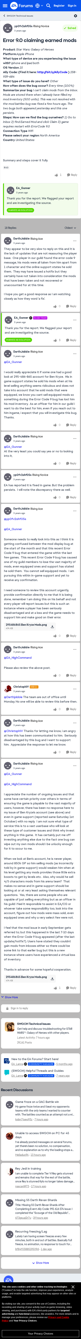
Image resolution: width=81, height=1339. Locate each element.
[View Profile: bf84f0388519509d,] (9, 1234)
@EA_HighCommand (18, 658)
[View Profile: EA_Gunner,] (10, 190)
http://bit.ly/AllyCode (52, 72)
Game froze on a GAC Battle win (37, 1102)
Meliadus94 (22, 1155)
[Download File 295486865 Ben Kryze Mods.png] (52, 626)
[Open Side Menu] (5, 5)
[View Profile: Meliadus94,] (9, 1136)
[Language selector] (39, 5)
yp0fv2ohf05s (23, 26)
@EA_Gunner (13, 362)
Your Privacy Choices (40, 1333)
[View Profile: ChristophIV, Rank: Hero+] (7, 689)
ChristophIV (21, 686)
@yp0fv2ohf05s (15, 519)
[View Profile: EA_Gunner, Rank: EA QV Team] (8, 320)
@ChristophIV (13, 731)
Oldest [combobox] (70, 228)
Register (59, 5)
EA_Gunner (23, 188)
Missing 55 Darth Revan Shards (36, 1200)
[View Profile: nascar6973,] (9, 1171)
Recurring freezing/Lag (31, 1231)
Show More (11, 997)
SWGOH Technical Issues (20, 15)
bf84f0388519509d (27, 1249)
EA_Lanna (17, 1064)
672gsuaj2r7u (23, 1218)
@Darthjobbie (13, 697)
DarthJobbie (21, 238)
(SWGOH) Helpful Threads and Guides (37, 1071)
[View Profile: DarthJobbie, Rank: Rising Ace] (7, 241)
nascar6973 (22, 1186)
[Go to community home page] (21, 5)
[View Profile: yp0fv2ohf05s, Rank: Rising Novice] (7, 28)
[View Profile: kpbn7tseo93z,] (9, 1105)
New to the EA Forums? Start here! (35, 1059)
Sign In (72, 5)
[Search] (48, 5)
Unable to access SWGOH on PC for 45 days (42, 1135)
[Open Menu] (75, 15)
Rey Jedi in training (28, 1169)
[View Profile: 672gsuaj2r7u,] (9, 1203)
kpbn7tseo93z (23, 1119)
